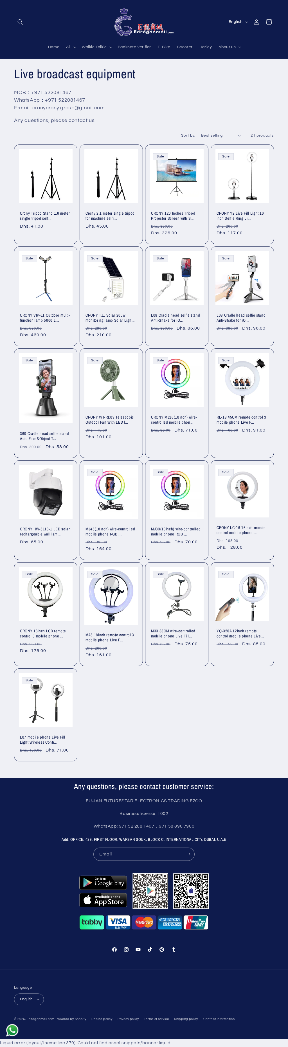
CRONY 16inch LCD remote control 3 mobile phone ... (43, 633)
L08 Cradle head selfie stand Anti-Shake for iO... (175, 318)
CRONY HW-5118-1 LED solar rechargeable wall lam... (45, 531)
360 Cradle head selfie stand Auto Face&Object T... (44, 436)
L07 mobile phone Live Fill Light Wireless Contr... (42, 740)
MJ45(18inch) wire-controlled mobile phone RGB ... (110, 531)
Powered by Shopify (71, 1019)
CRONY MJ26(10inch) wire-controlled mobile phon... (174, 420)
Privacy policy (128, 1019)
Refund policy (101, 1019)
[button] (20, 22)
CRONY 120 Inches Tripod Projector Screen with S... (173, 216)
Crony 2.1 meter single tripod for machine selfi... (110, 216)
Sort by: (188, 135)
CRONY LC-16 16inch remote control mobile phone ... (241, 530)
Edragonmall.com (41, 1019)
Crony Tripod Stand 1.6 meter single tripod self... (45, 216)
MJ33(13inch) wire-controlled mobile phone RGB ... (176, 531)
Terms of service (156, 1019)
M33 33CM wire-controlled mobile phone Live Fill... (173, 633)
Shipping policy (186, 1019)
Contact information (219, 1019)
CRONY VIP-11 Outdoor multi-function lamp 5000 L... (45, 318)
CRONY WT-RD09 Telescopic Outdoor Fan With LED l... (110, 420)
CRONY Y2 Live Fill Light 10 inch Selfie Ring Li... (240, 216)
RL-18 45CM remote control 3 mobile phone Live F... (241, 420)
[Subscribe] (188, 854)
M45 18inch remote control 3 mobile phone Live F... (110, 638)
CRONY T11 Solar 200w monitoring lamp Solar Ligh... (110, 318)
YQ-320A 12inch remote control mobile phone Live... (240, 633)
